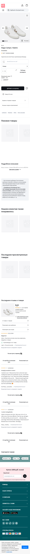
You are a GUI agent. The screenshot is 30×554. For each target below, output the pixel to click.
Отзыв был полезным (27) (9, 361)
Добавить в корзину (13, 88)
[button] (27, 5)
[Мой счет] (22, 5)
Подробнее (4, 50)
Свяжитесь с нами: (8, 503)
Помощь (5, 484)
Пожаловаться (23, 360)
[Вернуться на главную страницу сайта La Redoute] (3, 6)
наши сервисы (7, 491)
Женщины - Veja (6, 458)
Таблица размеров (23, 71)
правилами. (9, 551)
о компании (6, 497)
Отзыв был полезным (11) (9, 402)
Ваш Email (6, 473)
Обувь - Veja (16, 458)
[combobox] (15, 321)
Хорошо (25, 547)
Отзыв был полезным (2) (9, 440)
